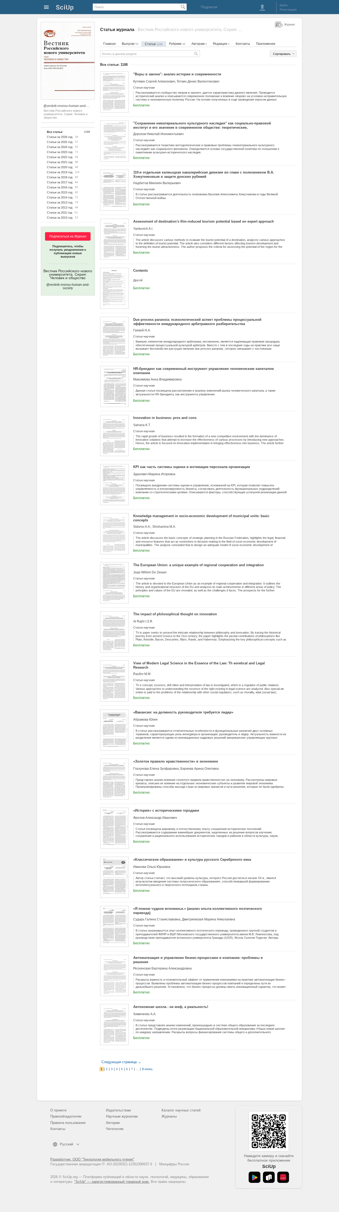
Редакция (221, 44)
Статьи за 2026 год (59, 136)
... (137, 1069)
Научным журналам (122, 1116)
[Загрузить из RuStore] (269, 1177)
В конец (147, 1069)
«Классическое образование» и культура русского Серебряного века (192, 860)
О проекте (58, 1110)
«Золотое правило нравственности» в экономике (175, 761)
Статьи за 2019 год (59, 172)
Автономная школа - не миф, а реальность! (170, 1007)
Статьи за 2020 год (59, 167)
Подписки (209, 7)
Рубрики (177, 44)
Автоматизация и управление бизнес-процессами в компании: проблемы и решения (198, 960)
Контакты (243, 44)
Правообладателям (65, 1116)
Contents (140, 270)
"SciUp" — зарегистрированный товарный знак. (112, 1182)
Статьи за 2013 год (59, 202)
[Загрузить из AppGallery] (283, 1177)
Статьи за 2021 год (59, 162)
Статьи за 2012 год (59, 207)
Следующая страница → (121, 1062)
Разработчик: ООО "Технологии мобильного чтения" (92, 1159)
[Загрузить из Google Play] (254, 1177)
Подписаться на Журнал (67, 236)
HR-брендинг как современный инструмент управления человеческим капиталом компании (203, 371)
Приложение (265, 44)
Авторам (199, 44)
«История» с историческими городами (166, 810)
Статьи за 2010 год (59, 217)
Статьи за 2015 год (59, 192)
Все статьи (55, 131)
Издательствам (118, 1110)
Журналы (169, 1116)
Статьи (154, 44)
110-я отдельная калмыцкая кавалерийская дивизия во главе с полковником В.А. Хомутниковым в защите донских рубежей (203, 174)
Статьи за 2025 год (59, 142)
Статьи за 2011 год (59, 212)
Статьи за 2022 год (59, 157)
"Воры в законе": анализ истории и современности (177, 74)
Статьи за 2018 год (59, 177)
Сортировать (282, 53)
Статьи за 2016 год (59, 187)
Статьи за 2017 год (59, 182)
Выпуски (130, 44)
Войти (284, 5)
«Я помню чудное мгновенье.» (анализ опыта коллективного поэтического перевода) (197, 911)
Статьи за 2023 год (59, 152)
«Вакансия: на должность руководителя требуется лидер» (183, 712)
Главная (109, 44)
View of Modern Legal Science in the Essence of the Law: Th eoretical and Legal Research (199, 665)
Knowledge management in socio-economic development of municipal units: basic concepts (201, 518)
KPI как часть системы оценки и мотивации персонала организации (191, 467)
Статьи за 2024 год (59, 147)
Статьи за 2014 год (59, 197)
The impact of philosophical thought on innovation (175, 614)
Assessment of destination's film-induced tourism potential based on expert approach (203, 221)
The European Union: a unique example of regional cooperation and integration (198, 565)
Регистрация (288, 9)
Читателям (114, 1129)
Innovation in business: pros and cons (165, 418)
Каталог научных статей (181, 1110)
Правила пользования (68, 1123)
